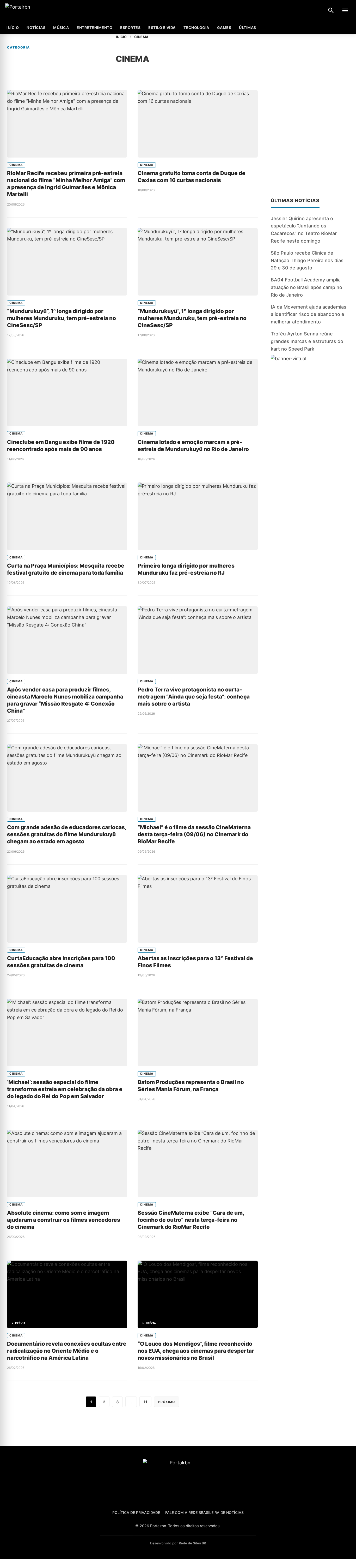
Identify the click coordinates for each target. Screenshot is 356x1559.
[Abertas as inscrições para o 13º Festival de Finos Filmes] (198, 909)
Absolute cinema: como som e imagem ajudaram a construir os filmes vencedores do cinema (63, 1219)
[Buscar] (331, 10)
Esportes (130, 27)
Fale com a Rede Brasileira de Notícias (204, 1512)
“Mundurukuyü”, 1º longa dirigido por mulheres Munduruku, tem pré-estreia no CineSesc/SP (61, 318)
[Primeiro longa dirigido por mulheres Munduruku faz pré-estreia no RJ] (198, 516)
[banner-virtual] (310, 405)
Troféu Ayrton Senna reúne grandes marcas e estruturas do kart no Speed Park (307, 341)
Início (121, 37)
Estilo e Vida (162, 27)
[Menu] (345, 10)
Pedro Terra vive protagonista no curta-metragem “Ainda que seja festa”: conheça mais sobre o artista (194, 696)
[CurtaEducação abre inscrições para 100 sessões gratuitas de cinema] (67, 909)
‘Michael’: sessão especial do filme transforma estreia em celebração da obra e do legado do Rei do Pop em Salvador (64, 1089)
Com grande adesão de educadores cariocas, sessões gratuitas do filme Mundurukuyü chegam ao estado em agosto (66, 834)
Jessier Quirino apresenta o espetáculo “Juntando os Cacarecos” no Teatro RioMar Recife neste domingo (304, 230)
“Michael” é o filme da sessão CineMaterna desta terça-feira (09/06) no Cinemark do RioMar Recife (194, 834)
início (13, 27)
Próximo (166, 1402)
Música (61, 27)
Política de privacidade (136, 1512)
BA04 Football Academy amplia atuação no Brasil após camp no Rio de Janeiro (306, 287)
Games (224, 27)
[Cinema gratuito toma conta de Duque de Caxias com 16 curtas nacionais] (198, 124)
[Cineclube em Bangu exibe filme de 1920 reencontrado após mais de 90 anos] (67, 392)
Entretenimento (94, 27)
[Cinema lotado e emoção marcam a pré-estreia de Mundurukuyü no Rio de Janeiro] (198, 392)
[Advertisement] (310, 112)
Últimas (247, 27)
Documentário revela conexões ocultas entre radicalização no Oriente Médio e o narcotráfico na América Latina (66, 1350)
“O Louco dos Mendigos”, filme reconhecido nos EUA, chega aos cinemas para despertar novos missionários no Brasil (196, 1350)
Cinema (16, 165)
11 (145, 1402)
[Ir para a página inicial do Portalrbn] (37, 10)
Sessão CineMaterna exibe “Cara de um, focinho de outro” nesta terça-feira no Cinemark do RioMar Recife (191, 1219)
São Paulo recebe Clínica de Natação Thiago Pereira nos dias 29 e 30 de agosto (307, 260)
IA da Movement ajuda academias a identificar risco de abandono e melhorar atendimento (308, 314)
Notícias (36, 27)
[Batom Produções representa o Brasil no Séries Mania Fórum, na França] (198, 1032)
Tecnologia (196, 27)
